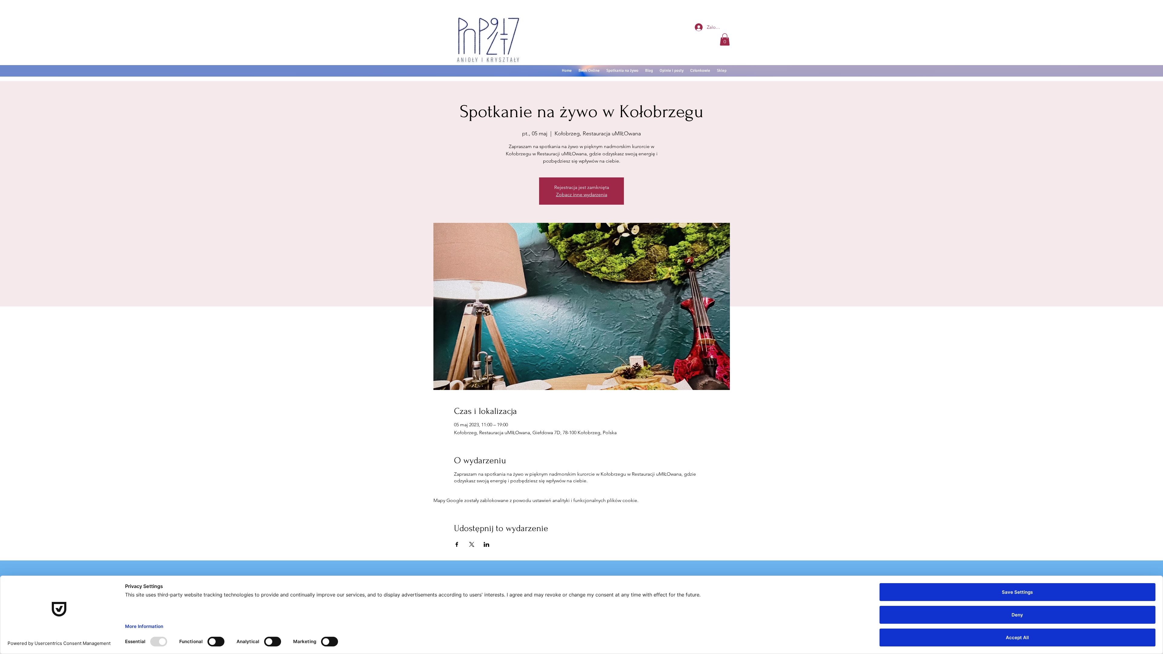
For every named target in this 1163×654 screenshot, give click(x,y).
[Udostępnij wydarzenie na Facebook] (457, 544)
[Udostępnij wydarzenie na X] (472, 544)
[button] (725, 39)
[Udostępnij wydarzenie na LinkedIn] (486, 544)
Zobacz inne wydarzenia (581, 194)
